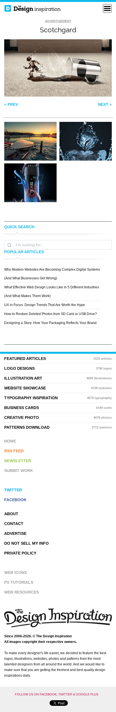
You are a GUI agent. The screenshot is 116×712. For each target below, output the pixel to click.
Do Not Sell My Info (26, 543)
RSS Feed (14, 451)
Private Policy (20, 553)
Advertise (15, 533)
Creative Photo (58, 417)
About (11, 514)
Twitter (13, 490)
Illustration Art (58, 378)
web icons (15, 572)
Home (10, 441)
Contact (13, 523)
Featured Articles (58, 358)
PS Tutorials (18, 582)
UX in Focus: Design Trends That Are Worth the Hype (44, 305)
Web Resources (21, 592)
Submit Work (18, 470)
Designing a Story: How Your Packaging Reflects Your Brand (50, 323)
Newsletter (17, 460)
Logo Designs (58, 368)
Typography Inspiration (58, 398)
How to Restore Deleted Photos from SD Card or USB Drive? (50, 314)
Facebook (15, 500)
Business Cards (58, 407)
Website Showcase (58, 388)
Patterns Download (58, 427)
